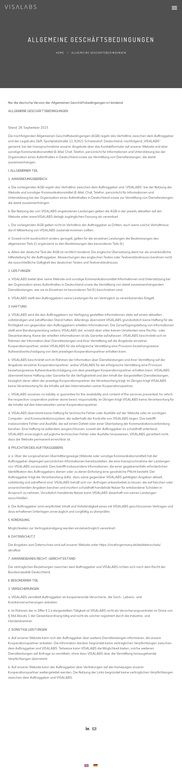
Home (60, 52)
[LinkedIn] (87, 729)
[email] (94, 729)
